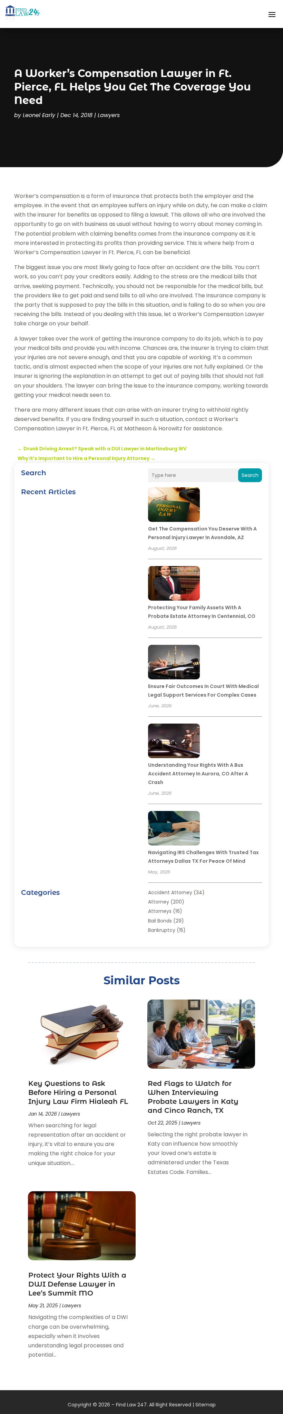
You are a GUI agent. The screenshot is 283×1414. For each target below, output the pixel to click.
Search (250, 475)
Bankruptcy (161, 930)
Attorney (158, 901)
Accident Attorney (170, 892)
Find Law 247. (132, 1404)
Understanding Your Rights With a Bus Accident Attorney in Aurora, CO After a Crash (198, 774)
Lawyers (109, 115)
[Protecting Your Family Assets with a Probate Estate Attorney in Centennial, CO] (174, 584)
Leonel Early (39, 115)
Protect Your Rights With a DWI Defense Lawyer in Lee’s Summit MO (77, 1284)
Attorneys (160, 911)
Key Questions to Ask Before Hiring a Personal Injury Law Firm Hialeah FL (78, 1092)
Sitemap (205, 1404)
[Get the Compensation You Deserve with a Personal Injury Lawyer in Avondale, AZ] (174, 505)
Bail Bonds (160, 920)
